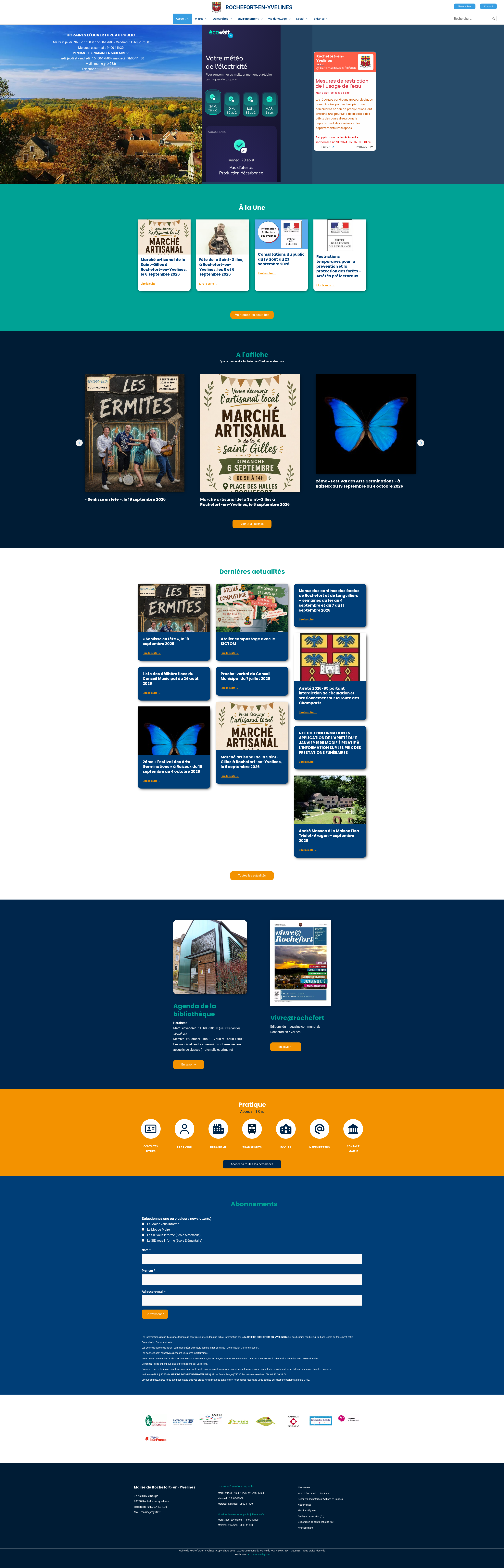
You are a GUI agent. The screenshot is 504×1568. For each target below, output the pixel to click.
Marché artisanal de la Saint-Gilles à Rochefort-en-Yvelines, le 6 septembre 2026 (164, 267)
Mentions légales (307, 1510)
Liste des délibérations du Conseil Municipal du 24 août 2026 (171, 678)
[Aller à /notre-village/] (101, 52)
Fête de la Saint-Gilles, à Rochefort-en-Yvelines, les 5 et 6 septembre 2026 (221, 267)
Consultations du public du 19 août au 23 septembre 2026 (281, 259)
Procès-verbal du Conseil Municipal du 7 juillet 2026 (246, 676)
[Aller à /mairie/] (353, 1137)
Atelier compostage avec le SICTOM (248, 641)
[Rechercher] (493, 18)
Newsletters (304, 1487)
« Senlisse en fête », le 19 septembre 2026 (125, 499)
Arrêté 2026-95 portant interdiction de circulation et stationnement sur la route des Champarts (329, 696)
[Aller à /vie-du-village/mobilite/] (252, 1135)
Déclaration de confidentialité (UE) (316, 1522)
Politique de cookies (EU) (311, 1516)
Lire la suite (150, 283)
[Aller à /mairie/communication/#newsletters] (319, 1135)
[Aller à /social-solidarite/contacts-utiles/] (151, 1137)
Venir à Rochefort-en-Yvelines (313, 1493)
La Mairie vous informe (162, 1224)
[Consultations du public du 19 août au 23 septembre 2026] (281, 234)
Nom (146, 1250)
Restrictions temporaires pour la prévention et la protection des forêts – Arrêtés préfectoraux (338, 266)
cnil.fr (163, 1364)
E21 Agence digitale (259, 1554)
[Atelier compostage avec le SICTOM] (252, 614)
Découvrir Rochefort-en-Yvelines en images (320, 1499)
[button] (465, 6)
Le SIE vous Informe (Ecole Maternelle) (173, 1235)
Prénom (148, 1271)
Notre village (304, 1504)
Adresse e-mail (154, 1291)
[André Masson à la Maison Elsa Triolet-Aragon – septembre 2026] (330, 802)
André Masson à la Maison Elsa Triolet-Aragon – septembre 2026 (329, 835)
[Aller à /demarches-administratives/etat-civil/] (184, 1135)
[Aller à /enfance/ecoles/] (286, 1135)
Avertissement (305, 1527)
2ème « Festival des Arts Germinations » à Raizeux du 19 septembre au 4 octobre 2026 (359, 483)
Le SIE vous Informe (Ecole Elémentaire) (174, 1240)
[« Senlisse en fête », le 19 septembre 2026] (134, 444)
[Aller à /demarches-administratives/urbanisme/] (218, 1135)
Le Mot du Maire (158, 1229)
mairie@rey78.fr (150, 1374)
